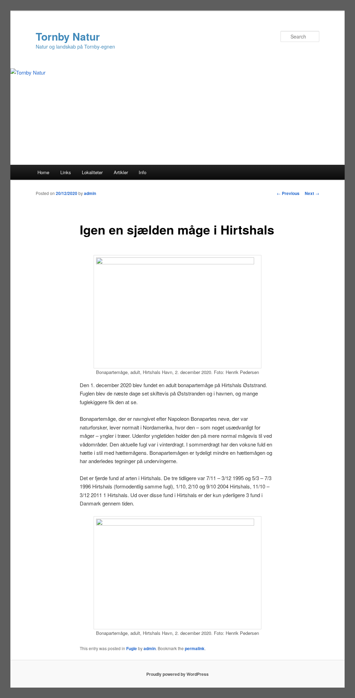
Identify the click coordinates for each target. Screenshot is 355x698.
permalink (195, 648)
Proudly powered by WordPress (177, 674)
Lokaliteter (92, 172)
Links (65, 172)
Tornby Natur (68, 36)
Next (312, 193)
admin (90, 193)
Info (142, 172)
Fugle (131, 648)
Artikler (121, 172)
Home (43, 172)
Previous (288, 193)
